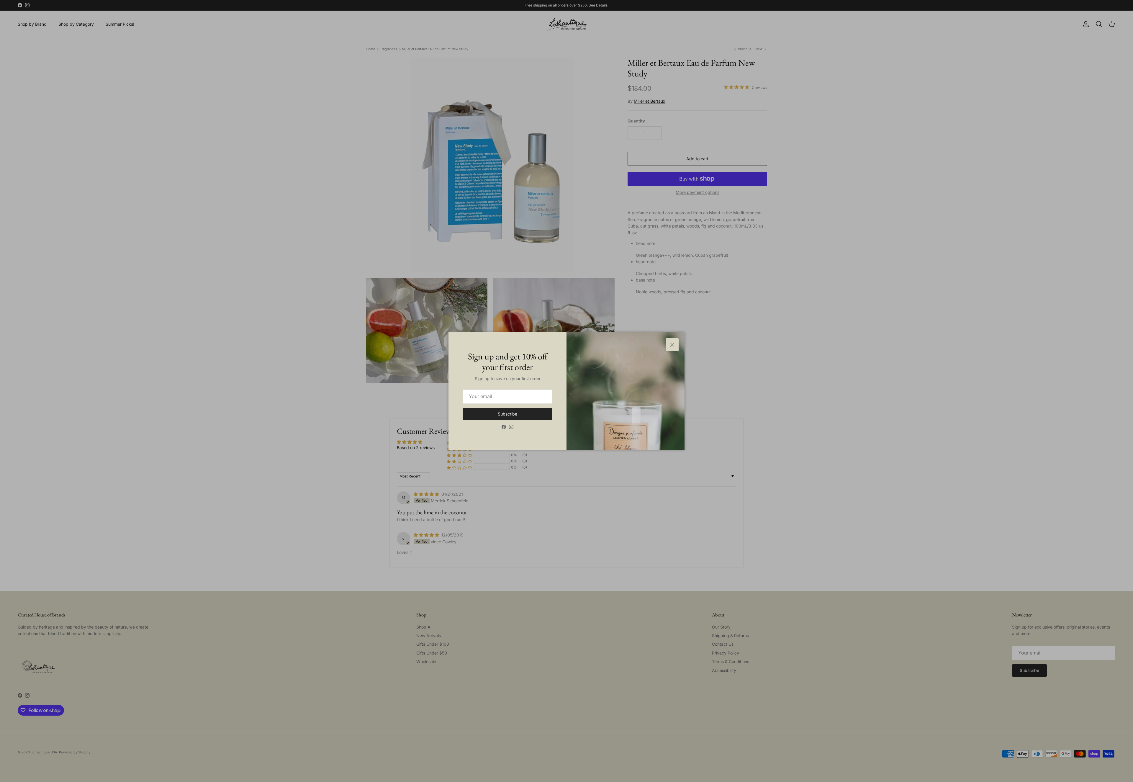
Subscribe (507, 413)
